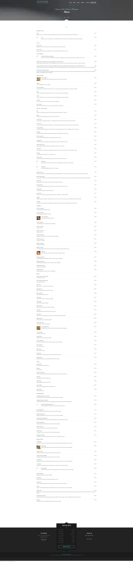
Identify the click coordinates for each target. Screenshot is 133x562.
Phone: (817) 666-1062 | (89, 535)
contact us (81, 555)
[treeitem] (66, 35)
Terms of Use (64, 554)
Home (65, 17)
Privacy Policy (69, 554)
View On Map (43, 539)
